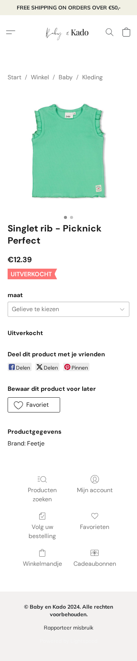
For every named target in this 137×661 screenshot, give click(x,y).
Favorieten (94, 527)
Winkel (40, 77)
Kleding (92, 77)
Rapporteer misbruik (68, 627)
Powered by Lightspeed (68, 640)
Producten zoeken (42, 494)
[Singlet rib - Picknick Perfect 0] (68, 150)
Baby (66, 77)
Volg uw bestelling (42, 531)
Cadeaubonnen (94, 564)
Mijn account (95, 490)
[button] (68, 32)
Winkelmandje (42, 564)
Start (14, 77)
